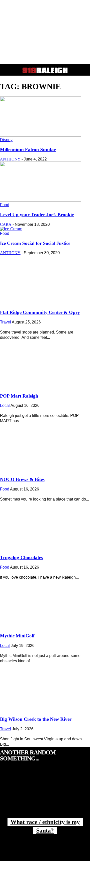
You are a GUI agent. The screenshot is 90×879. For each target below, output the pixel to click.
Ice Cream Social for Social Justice (35, 243)
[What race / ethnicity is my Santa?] (45, 795)
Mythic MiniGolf (17, 635)
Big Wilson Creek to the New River (36, 719)
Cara (6, 224)
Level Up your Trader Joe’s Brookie (37, 214)
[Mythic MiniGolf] (45, 602)
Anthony (10, 159)
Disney (6, 140)
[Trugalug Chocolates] (45, 524)
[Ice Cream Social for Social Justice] (11, 229)
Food (4, 205)
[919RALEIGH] (45, 70)
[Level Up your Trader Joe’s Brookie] (40, 200)
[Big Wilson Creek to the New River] (45, 686)
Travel (5, 322)
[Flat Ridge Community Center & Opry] (45, 279)
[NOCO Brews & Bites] (45, 446)
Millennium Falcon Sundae (28, 149)
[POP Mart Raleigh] (45, 362)
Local (5, 405)
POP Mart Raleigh (19, 396)
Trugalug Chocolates (21, 557)
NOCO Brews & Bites (22, 479)
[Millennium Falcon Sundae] (40, 135)
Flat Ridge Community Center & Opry (40, 312)
